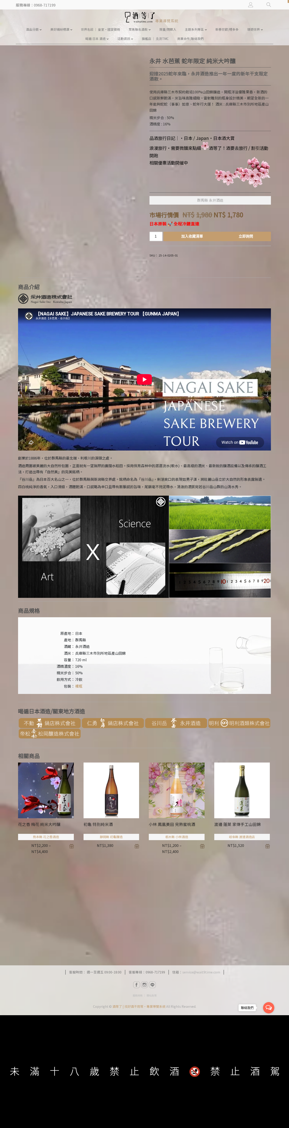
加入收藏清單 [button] (137, 846)
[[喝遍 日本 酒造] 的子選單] (108, 39)
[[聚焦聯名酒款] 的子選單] (150, 29)
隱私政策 (151, 995)
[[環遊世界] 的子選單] (262, 29)
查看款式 (71, 846)
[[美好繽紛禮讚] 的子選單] (71, 29)
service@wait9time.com (201, 972)
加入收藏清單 (192, 236)
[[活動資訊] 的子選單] (132, 39)
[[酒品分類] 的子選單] (41, 29)
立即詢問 (246, 236)
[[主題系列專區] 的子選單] (206, 29)
